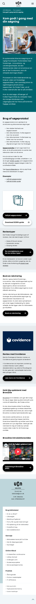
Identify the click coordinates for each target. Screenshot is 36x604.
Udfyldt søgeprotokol (13, 179)
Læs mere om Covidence (15, 378)
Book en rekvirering (13, 313)
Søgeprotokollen (8, 148)
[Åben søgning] (4, 3)
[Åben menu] (32, 3)
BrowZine (6, 398)
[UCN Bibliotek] (18, 3)
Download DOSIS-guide (14, 222)
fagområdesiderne (12, 169)
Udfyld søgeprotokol (13, 215)
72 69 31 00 (18, 491)
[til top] (33, 599)
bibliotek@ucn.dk (18, 493)
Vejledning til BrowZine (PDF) (14, 467)
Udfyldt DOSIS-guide (13, 181)
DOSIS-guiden (14, 161)
